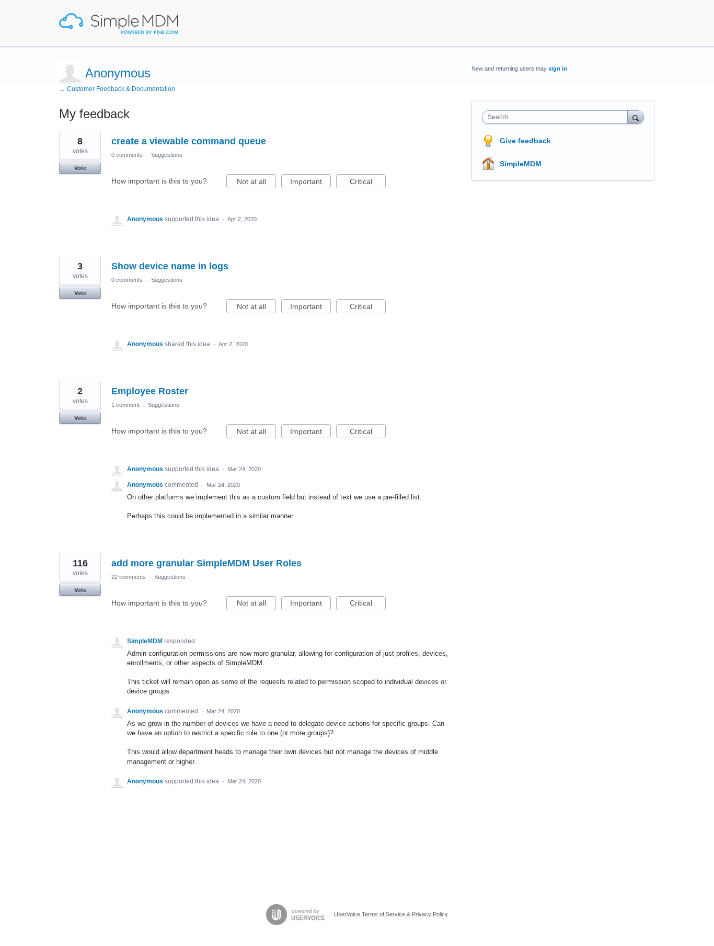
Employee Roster (149, 391)
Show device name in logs (169, 266)
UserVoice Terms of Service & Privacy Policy (391, 914)
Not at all (256, 182)
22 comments (128, 577)
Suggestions (166, 155)
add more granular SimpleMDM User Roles (206, 563)
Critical (368, 182)
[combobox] (557, 117)
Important (310, 182)
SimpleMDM (521, 163)
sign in (557, 68)
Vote (80, 168)
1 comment (125, 405)
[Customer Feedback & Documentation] (118, 23)
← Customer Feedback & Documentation (117, 89)
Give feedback (525, 140)
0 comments (127, 155)
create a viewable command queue (188, 141)
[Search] (635, 116)
